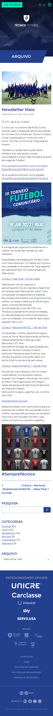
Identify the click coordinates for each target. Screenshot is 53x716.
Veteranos (7, 543)
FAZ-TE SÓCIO (12, 4)
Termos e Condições (26, 677)
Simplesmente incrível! (14, 401)
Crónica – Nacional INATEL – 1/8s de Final (24, 327)
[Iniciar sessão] (39, 4)
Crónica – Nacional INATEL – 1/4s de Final (24, 366)
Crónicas (6, 526)
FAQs (26, 662)
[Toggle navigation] (48, 4)
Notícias (6, 536)
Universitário (9, 540)
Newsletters (8, 533)
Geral (5, 529)
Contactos (26, 656)
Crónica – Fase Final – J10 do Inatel (21, 279)
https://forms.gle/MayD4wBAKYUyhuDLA (25, 178)
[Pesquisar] (47, 509)
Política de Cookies (26, 667)
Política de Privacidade (26, 672)
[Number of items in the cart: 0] (44, 5)
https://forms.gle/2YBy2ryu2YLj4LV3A (23, 169)
